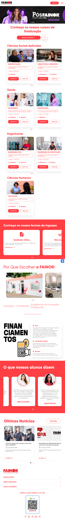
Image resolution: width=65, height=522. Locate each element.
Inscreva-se (54, 3)
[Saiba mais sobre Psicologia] (20, 198)
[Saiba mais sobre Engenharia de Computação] (50, 154)
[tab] (30, 22)
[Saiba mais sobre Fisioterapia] (20, 110)
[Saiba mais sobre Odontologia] (50, 110)
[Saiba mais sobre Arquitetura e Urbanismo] (50, 66)
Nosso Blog (53, 421)
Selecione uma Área (27, 37)
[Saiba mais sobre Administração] (20, 66)
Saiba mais (25, 78)
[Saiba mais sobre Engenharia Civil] (20, 154)
